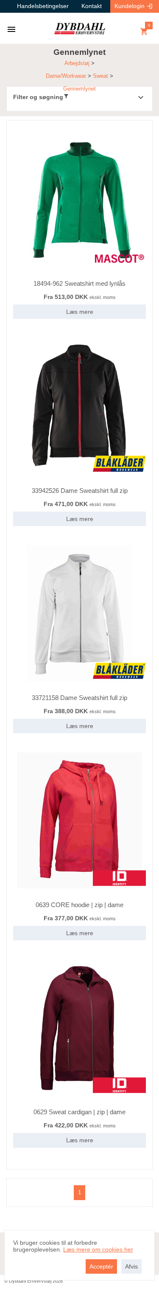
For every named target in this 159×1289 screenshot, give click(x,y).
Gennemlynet (79, 88)
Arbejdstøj (76, 63)
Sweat (100, 76)
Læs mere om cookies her (98, 1249)
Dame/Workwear (66, 76)
